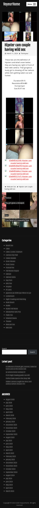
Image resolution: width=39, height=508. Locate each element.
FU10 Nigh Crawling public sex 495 (18, 375)
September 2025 (11, 434)
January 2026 (10, 422)
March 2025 (10, 453)
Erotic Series (10, 264)
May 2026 (9, 409)
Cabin (8, 249)
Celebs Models (11, 258)
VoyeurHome (11, 4)
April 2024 (9, 488)
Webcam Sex (11, 187)
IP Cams (9, 290)
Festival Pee (10, 268)
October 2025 (10, 431)
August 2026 (10, 399)
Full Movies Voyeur (12, 271)
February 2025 (11, 456)
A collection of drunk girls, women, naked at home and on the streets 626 (21, 368)
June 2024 (9, 482)
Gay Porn (9, 280)
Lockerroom (10, 296)
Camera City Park (12, 255)
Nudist (8, 305)
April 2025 (9, 450)
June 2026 (9, 406)
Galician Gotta (11, 277)
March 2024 (10, 491)
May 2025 (9, 447)
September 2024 (11, 472)
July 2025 (9, 440)
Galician (8, 274)
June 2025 (9, 444)
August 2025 (10, 437)
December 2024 (11, 463)
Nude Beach (10, 302)
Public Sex (9, 315)
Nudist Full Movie (12, 309)
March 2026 (10, 415)
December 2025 (11, 425)
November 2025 (11, 428)
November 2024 (11, 466)
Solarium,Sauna (11, 318)
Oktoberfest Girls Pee (13, 312)
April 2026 (9, 412)
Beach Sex (9, 245)
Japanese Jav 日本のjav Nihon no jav (18, 293)
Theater (8, 321)
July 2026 (9, 403)
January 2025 (10, 459)
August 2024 (10, 475)
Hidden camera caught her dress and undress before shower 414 (19, 382)
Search (4, 348)
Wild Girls (9, 328)
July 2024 (9, 478)
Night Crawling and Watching (16, 299)
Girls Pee (9, 283)
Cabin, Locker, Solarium (14, 252)
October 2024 (10, 469)
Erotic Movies (10, 261)
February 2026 (11, 418)
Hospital (8, 286)
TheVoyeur (24, 53)
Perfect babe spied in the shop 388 (18, 378)
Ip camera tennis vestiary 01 (15, 372)
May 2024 (9, 485)
